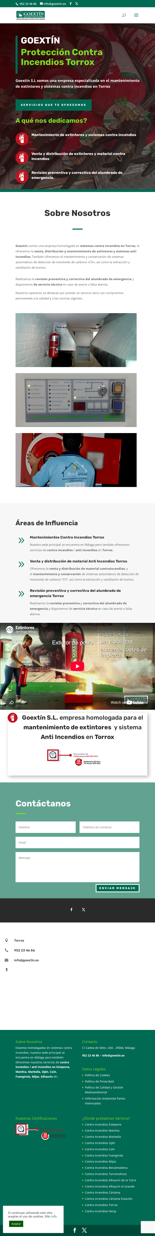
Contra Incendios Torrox (101, 1205)
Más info (51, 1216)
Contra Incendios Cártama (102, 1192)
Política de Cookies (97, 1075)
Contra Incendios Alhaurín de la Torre (110, 1180)
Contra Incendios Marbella (103, 1137)
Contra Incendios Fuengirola (104, 1155)
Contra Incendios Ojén (100, 1143)
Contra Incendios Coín (100, 1149)
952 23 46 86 (28, 4)
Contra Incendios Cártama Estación (108, 1199)
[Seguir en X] (83, 909)
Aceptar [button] (16, 1224)
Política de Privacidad (99, 1081)
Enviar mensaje (117, 888)
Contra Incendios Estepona (103, 1124)
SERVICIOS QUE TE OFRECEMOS (53, 105)
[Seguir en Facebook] (71, 909)
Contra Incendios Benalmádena (106, 1168)
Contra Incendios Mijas (100, 1161)
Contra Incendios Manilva (102, 1130)
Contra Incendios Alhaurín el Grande (110, 1186)
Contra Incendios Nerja (100, 1211)
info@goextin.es (113, 1055)
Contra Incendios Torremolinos (106, 1174)
